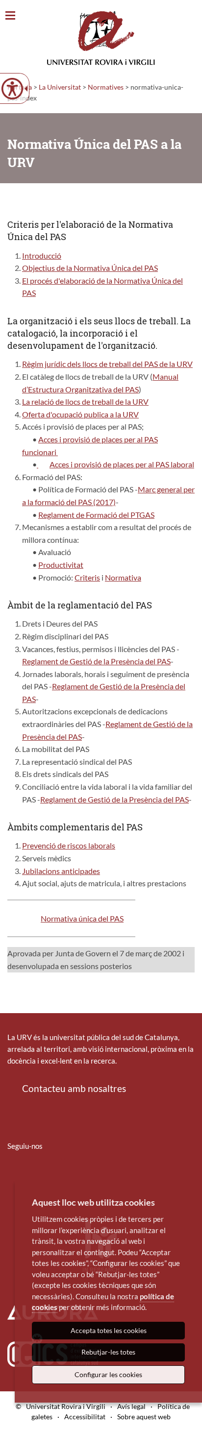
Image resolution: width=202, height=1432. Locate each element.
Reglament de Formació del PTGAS (96, 514)
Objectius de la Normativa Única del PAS (90, 267)
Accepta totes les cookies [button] (109, 1330)
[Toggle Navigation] (10, 16)
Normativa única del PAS (82, 918)
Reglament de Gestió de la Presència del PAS (96, 661)
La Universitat (60, 87)
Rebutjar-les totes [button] (108, 1352)
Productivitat (60, 564)
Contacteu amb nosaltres (74, 1088)
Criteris (87, 577)
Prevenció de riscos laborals (68, 845)
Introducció (41, 255)
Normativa (123, 577)
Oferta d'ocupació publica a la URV (80, 414)
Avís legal (131, 1406)
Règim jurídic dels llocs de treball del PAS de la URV (107, 363)
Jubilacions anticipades (61, 870)
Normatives (106, 87)
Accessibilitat (84, 1416)
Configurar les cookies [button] (108, 1374)
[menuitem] (13, 1175)
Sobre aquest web (144, 1416)
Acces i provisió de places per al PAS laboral (122, 464)
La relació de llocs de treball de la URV (85, 401)
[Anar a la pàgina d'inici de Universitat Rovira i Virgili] (101, 38)
